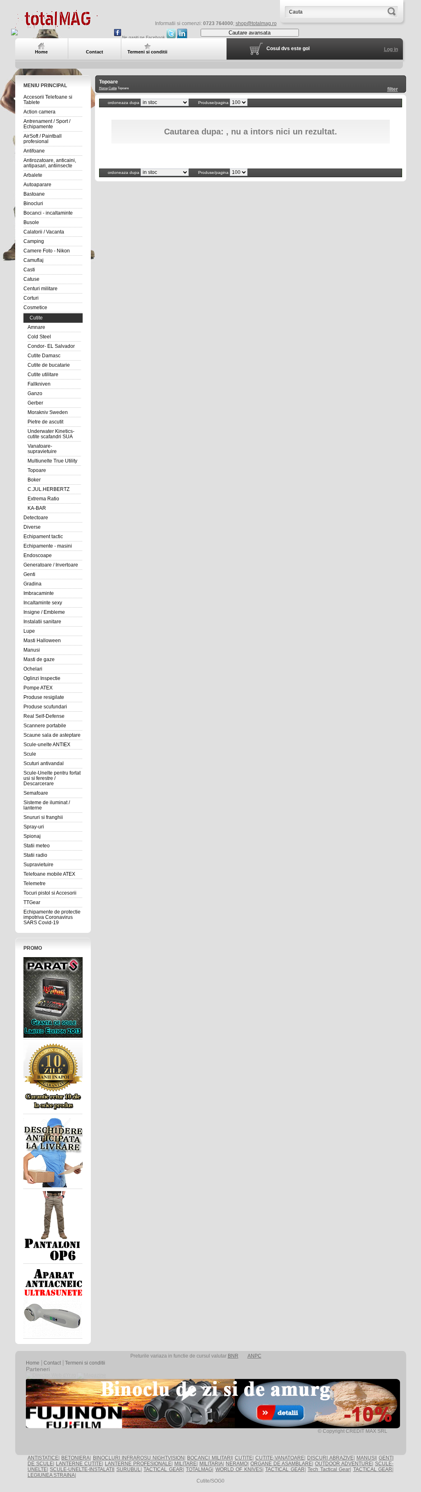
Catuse (31, 279)
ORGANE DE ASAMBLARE (281, 1464)
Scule (29, 754)
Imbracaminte (38, 593)
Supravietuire (38, 864)
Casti (29, 270)
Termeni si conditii (85, 1363)
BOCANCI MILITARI (209, 1458)
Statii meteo (36, 846)
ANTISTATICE (43, 1458)
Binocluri (33, 203)
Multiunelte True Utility (52, 461)
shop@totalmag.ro (256, 23)
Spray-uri (33, 827)
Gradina (32, 584)
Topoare (37, 470)
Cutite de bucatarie (49, 365)
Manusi (31, 650)
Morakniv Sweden (48, 412)
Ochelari (32, 669)
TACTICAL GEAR (163, 1469)
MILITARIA (211, 1464)
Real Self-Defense (44, 716)
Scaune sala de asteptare (52, 735)
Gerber (35, 403)
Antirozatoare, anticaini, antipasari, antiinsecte (49, 163)
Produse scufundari (45, 707)
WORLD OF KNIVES (238, 1469)
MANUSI (366, 1458)
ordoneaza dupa (124, 102)
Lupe (29, 631)
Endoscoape (37, 555)
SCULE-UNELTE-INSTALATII (82, 1469)
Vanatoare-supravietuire (42, 448)
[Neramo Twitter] (171, 37)
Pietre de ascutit (45, 422)
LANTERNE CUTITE (79, 1464)
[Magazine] (91, 1375)
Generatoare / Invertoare (50, 565)
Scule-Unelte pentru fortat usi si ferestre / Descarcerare (52, 778)
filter (392, 89)
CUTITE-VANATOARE (279, 1458)
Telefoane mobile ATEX (49, 874)
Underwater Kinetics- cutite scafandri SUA (51, 434)
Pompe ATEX (38, 688)
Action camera (39, 112)
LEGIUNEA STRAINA (51, 1475)
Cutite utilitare (43, 374)
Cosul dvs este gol (288, 48)
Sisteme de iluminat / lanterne (46, 805)
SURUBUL (128, 1469)
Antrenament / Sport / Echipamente (46, 124)
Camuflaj (33, 260)
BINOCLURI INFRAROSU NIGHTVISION (139, 1458)
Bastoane (34, 194)
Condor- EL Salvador (51, 346)
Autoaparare (37, 184)
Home (103, 88)
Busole (31, 222)
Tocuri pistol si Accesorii (49, 893)
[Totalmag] (56, 25)
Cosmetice (35, 307)
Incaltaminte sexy (42, 603)
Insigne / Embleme (44, 612)
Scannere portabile (44, 726)
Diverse (32, 527)
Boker (34, 480)
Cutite (36, 318)
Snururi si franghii (43, 817)
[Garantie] (53, 1076)
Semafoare (35, 793)
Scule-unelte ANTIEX (46, 744)
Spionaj (32, 836)
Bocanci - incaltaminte (48, 213)
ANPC (254, 1356)
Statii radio (35, 855)
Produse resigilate (43, 697)
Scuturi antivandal (43, 763)
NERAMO (237, 1464)
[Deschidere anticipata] (53, 1151)
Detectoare (35, 517)
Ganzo (35, 393)
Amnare (36, 327)
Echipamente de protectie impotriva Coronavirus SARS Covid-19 (52, 917)
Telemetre (34, 883)
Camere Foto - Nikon (46, 251)
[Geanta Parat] (53, 997)
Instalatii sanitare (42, 622)
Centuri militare (40, 288)
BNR (233, 1356)
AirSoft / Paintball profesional (42, 138)
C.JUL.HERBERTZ (48, 489)
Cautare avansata (250, 33)
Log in (391, 49)
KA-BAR (37, 508)
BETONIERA (75, 1458)
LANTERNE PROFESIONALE (138, 1464)
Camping (33, 241)
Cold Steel (39, 337)
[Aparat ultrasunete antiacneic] (53, 1301)
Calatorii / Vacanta (43, 232)
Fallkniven (39, 384)
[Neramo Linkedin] (182, 37)
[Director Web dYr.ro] (51, 1375)
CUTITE (243, 1458)
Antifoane (34, 151)
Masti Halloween (42, 640)
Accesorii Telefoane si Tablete (47, 99)
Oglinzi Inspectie (41, 678)
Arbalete (32, 175)
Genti (29, 574)
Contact (52, 1363)
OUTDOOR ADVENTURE (343, 1464)
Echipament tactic (43, 536)
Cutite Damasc (44, 356)
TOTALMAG (199, 1469)
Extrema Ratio (43, 499)
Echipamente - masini (47, 546)
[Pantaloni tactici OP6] (53, 1226)
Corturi (31, 298)
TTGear (31, 902)
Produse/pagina (214, 102)
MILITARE (185, 1464)
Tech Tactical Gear (329, 1469)
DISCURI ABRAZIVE (330, 1458)
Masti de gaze (39, 659)
